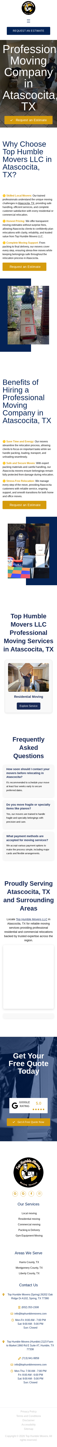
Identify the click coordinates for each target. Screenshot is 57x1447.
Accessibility (29, 1424)
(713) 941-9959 (30, 1358)
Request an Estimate (28, 30)
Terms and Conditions (28, 1416)
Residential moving (29, 1219)
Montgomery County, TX (29, 1267)
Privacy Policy (29, 1411)
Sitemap (28, 1429)
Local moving (29, 1213)
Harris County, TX (29, 1262)
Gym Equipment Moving (29, 1235)
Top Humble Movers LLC (31, 919)
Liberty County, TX (29, 1273)
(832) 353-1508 (30, 1307)
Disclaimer (28, 1420)
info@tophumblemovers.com (30, 1313)
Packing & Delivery (29, 1230)
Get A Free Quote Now (31, 1122)
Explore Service (29, 706)
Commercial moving (29, 1224)
